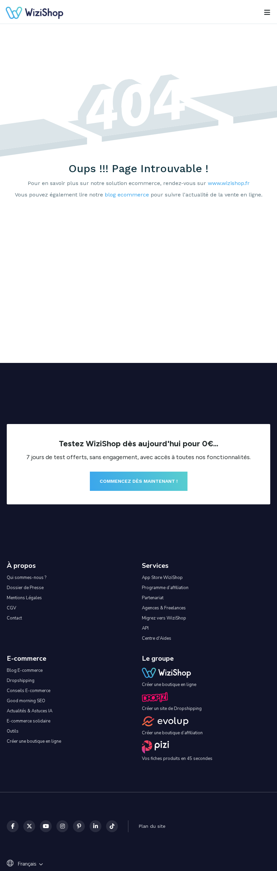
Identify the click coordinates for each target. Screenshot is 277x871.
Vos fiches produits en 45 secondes (177, 759)
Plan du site (152, 826)
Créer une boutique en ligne (34, 741)
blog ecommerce (127, 195)
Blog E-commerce (25, 670)
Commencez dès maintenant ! (139, 481)
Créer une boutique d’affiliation (172, 733)
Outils (13, 731)
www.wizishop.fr (229, 183)
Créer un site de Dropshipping (172, 709)
